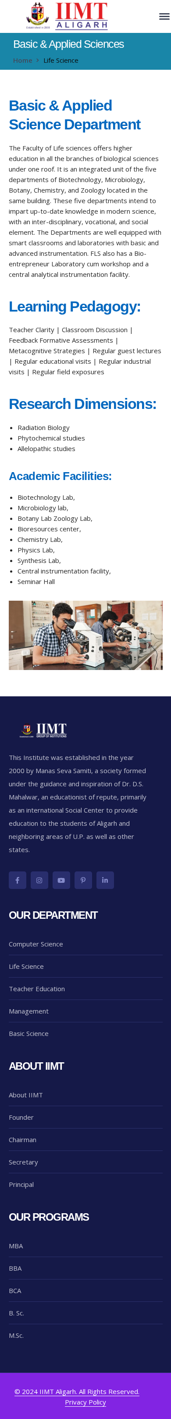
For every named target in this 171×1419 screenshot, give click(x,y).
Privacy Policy (85, 1402)
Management (29, 1011)
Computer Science (36, 943)
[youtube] (61, 880)
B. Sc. (16, 1312)
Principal (21, 1184)
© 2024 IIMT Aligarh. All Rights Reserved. (76, 1391)
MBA (16, 1245)
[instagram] (39, 880)
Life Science (26, 966)
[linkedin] (105, 880)
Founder (21, 1117)
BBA (15, 1268)
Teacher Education (37, 988)
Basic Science (29, 1033)
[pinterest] (83, 880)
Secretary (23, 1161)
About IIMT (26, 1094)
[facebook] (17, 880)
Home (22, 60)
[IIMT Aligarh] (68, 15)
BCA (15, 1290)
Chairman (22, 1139)
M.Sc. (16, 1335)
